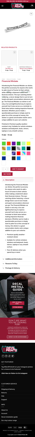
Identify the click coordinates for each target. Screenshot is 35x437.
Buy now (7, 174)
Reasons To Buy (11, 263)
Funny (19, 79)
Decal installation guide (9, 417)
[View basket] (32, 5)
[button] (2, 6)
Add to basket (18, 169)
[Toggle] (3, 180)
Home (3, 79)
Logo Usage (17, 432)
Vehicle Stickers (11, 79)
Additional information (13, 259)
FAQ (2, 396)
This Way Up (9, 68)
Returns (4, 393)
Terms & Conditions (25, 430)
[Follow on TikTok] (9, 356)
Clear (31, 138)
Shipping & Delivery (8, 389)
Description (9, 180)
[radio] (14, 143)
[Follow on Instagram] (6, 356)
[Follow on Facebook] (3, 356)
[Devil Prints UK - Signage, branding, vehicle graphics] (17, 6)
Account (4, 413)
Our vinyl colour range (9, 420)
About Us (4, 410)
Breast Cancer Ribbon (26, 68)
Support (4, 399)
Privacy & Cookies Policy (10, 430)
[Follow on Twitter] (12, 356)
